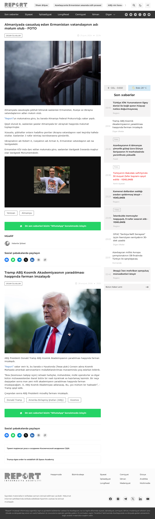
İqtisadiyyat (105, 479)
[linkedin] (144, 14)
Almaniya (27, 213)
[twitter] (140, 14)
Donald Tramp (14, 400)
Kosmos (74, 400)
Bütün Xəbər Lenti (114, 287)
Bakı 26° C (141, 87)
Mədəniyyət (125, 483)
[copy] (45, 260)
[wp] (13, 260)
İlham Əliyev (42, 5)
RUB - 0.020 (116, 87)
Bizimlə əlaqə (78, 474)
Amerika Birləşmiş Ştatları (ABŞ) (46, 400)
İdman (123, 479)
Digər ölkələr (13, 36)
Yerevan (11, 213)
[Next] (123, 5)
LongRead (104, 483)
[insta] (130, 14)
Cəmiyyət (124, 474)
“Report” (9, 118)
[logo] (16, 5)
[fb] (126, 14)
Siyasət (103, 474)
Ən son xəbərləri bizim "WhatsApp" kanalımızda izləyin (55, 226)
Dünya (143, 474)
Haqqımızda (56, 474)
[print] (38, 260)
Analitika (144, 479)
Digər (109, 14)
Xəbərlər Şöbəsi (19, 243)
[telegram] (135, 14)
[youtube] (149, 14)
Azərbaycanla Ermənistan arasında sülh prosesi (78, 5)
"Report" (9, 366)
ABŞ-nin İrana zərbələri (119, 5)
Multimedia (145, 483)
